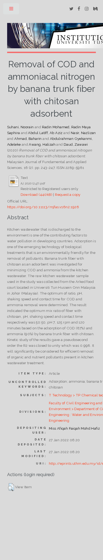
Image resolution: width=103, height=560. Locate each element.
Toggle (11, 10)
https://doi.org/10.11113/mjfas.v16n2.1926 (43, 207)
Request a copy (68, 194)
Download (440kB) (36, 194)
